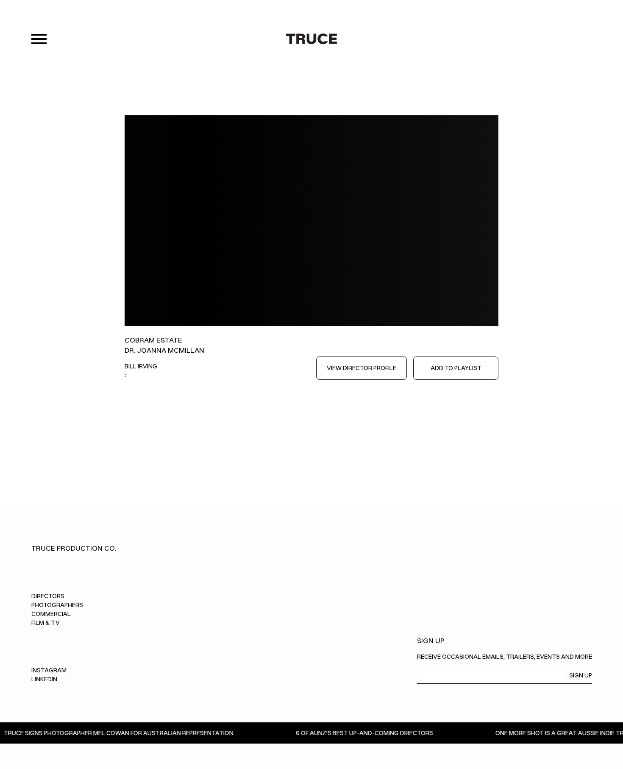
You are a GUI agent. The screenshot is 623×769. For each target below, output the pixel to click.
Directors (47, 596)
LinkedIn (44, 679)
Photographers (57, 605)
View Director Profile (361, 368)
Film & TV (45, 623)
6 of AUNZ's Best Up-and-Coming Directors (342, 733)
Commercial (51, 614)
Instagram (49, 670)
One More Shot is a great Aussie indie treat (543, 733)
